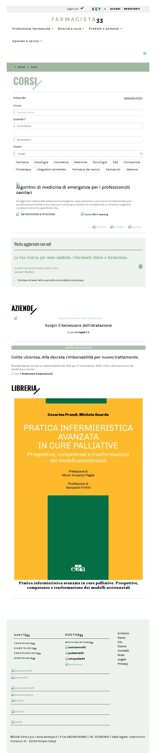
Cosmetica (61, 162)
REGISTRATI (132, 8)
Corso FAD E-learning (96, 214)
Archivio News (123, 628)
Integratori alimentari (52, 169)
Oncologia (41, 162)
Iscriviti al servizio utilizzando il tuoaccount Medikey (36, 270)
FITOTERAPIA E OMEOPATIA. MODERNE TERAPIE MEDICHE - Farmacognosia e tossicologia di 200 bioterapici (78, 578)
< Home (20, 67)
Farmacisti (113, 169)
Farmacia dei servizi (86, 169)
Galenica (132, 169)
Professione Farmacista (31, 28)
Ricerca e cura (70, 28)
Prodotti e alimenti (104, 28)
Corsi (34, 67)
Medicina (80, 162)
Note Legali (122, 650)
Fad (115, 162)
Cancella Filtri (133, 98)
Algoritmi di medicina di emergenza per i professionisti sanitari (73, 189)
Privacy (123, 656)
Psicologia (100, 162)
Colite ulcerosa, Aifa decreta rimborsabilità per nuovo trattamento (74, 357)
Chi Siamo (122, 637)
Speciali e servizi (26, 41)
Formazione (132, 162)
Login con (73, 8)
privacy (79, 280)
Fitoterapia (23, 169)
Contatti (123, 643)
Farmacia (22, 162)
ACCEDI (115, 8)
